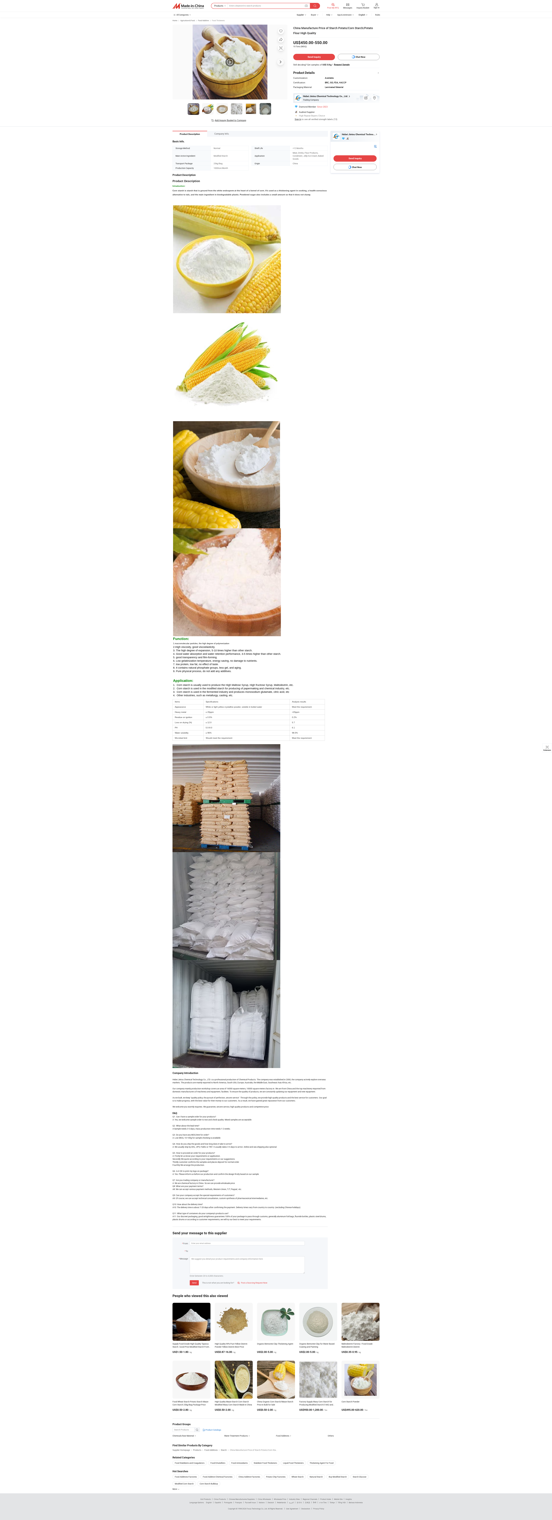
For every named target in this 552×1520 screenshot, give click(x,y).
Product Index (325, 1499)
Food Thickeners (218, 20)
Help (328, 14)
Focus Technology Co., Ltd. (257, 1508)
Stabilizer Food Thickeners (265, 1463)
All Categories (182, 14)
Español (218, 1502)
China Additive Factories (249, 1476)
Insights (349, 1499)
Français (238, 1502)
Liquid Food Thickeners (293, 1463)
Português (228, 1502)
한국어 (299, 1502)
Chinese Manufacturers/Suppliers (242, 1499)
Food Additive (203, 20)
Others (331, 1435)
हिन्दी (314, 1502)
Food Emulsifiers (217, 1463)
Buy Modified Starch (338, 1476)
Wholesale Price (280, 1499)
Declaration (305, 1508)
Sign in (376, 7)
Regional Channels (310, 1499)
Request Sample (342, 64)
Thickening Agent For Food (322, 1463)
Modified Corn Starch (184, 1483)
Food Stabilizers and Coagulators (189, 1463)
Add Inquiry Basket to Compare (230, 120)
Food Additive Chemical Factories (217, 1476)
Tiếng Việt (342, 1502)
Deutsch (271, 1502)
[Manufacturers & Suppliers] (188, 6)
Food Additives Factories (186, 1476)
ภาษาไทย (323, 1502)
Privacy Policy (318, 1508)
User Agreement (292, 1508)
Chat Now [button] (360, 57)
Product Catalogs (213, 1429)
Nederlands (281, 1502)
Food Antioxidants (239, 1463)
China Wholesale (264, 1499)
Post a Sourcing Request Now (252, 1282)
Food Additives (282, 1435)
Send (194, 1282)
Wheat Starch (298, 1476)
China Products (220, 1499)
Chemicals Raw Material (183, 1435)
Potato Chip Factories (275, 1476)
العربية (291, 1502)
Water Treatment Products (236, 1435)
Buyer (313, 14)
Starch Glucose (359, 1476)
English (209, 1502)
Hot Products (205, 1499)
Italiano (262, 1502)
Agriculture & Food (187, 20)
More (175, 1489)
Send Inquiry (314, 57)
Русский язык (250, 1502)
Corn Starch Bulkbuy (209, 1483)
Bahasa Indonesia (356, 1502)
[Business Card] (375, 146)
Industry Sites (294, 1499)
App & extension (344, 14)
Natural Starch (316, 1476)
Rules (377, 14)
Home (174, 20)
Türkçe (332, 1502)
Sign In (298, 119)
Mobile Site (338, 1499)
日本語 (307, 1502)
